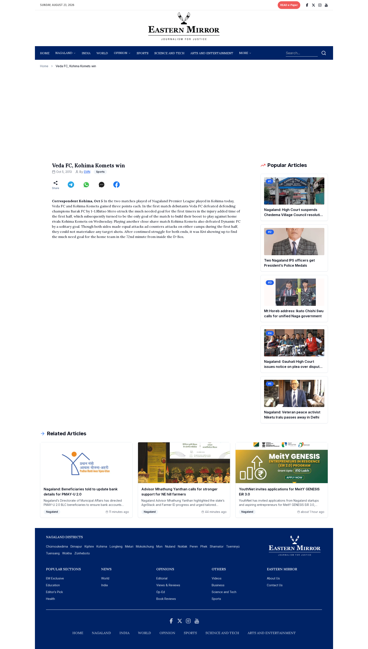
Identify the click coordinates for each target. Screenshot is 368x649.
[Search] (323, 53)
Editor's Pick (54, 592)
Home (44, 53)
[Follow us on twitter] (313, 5)
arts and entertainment (211, 53)
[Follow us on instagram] (320, 5)
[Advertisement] (184, 115)
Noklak (182, 546)
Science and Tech (224, 592)
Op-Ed (160, 592)
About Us (273, 578)
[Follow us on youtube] (326, 5)
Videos (216, 578)
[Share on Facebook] (116, 184)
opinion (120, 53)
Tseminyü (233, 546)
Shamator (217, 546)
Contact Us (275, 585)
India (86, 53)
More (243, 53)
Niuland (170, 546)
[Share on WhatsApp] (86, 184)
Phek (203, 546)
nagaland (63, 53)
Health (50, 599)
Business (218, 585)
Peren (194, 546)
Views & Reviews (168, 585)
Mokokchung (145, 546)
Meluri (129, 546)
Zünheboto (82, 553)
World (102, 53)
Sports (216, 599)
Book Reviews (166, 599)
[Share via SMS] (101, 184)
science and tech (169, 53)
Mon (159, 546)
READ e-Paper (289, 5)
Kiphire (89, 546)
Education (53, 585)
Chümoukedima (57, 546)
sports (142, 53)
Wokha (67, 553)
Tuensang (53, 553)
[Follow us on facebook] (307, 5)
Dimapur (76, 546)
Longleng (116, 546)
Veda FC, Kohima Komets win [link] (76, 66)
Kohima (101, 546)
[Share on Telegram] (71, 184)
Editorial (161, 578)
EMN (87, 172)
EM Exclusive (55, 578)
